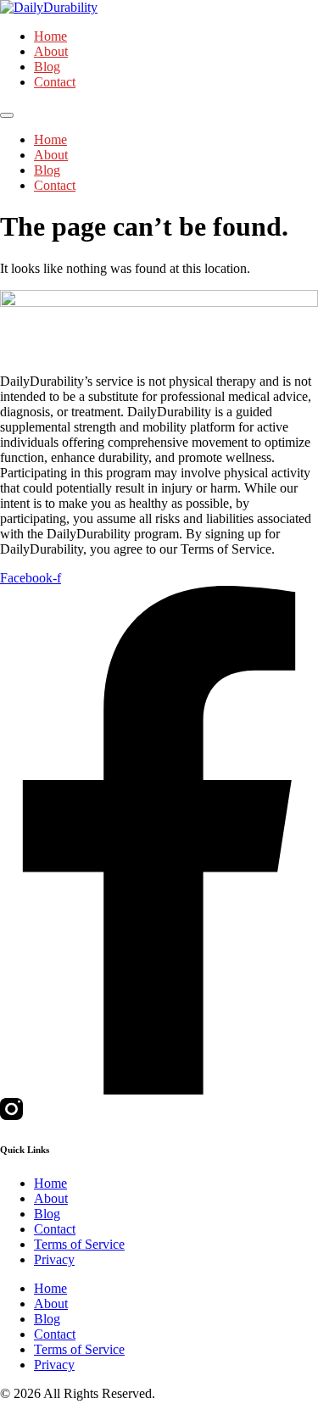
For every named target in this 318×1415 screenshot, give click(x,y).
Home (50, 36)
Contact (54, 82)
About (51, 51)
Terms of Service (79, 1244)
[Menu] (7, 115)
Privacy (54, 1259)
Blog (47, 66)
